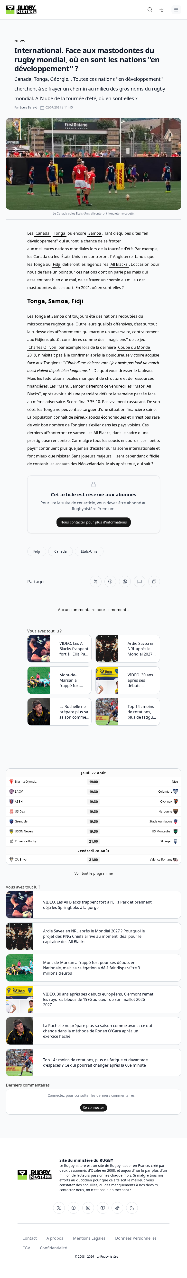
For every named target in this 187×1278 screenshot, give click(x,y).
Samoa (94, 233)
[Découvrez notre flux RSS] (132, 1208)
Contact (29, 1238)
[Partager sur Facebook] (110, 581)
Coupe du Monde (134, 347)
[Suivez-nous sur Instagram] (88, 1208)
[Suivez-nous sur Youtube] (103, 1208)
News (20, 41)
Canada (42, 233)
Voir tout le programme (94, 873)
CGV (26, 1248)
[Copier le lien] (154, 581)
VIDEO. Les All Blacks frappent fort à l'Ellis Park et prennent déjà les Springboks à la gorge (74, 649)
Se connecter (93, 1107)
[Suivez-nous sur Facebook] (73, 1208)
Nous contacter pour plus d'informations (93, 522)
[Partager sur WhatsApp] (125, 581)
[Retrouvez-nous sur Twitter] (59, 1208)
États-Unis (70, 256)
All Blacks (119, 264)
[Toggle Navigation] (176, 9)
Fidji (56, 264)
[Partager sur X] (96, 581)
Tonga (59, 233)
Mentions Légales (89, 1238)
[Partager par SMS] (139, 581)
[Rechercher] (150, 10)
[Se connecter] (162, 10)
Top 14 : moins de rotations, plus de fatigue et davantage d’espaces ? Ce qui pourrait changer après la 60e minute (141, 712)
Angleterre (123, 256)
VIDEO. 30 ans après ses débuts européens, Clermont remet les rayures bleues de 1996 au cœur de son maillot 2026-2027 (142, 680)
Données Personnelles (136, 1238)
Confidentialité (53, 1248)
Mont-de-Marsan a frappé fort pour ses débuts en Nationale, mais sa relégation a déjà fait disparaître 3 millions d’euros (74, 680)
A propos (55, 1238)
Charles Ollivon (42, 347)
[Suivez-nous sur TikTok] (117, 1208)
